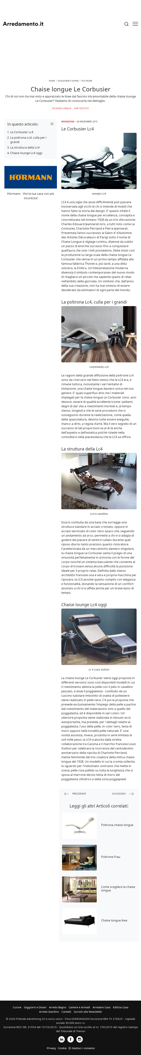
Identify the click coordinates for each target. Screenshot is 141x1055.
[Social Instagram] (79, 1039)
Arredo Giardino (49, 1011)
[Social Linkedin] (61, 1039)
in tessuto (82, 108)
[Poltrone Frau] (79, 858)
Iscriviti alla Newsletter (88, 1011)
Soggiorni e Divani (35, 1007)
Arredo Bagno (57, 1007)
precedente (79, 793)
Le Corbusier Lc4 (21, 132)
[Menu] (135, 23)
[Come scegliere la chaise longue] (79, 889)
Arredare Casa (101, 1007)
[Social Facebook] (70, 1039)
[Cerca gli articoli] (126, 23)
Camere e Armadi (79, 1007)
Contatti (66, 1011)
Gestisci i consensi (83, 1048)
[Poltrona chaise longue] (79, 826)
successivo (119, 793)
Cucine (17, 1007)
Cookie (62, 1048)
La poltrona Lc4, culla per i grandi (28, 140)
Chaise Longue (62, 108)
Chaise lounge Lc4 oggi (26, 153)
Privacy (51, 1048)
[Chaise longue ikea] (79, 921)
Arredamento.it (23, 24)
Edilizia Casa (120, 1007)
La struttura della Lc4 (24, 147)
